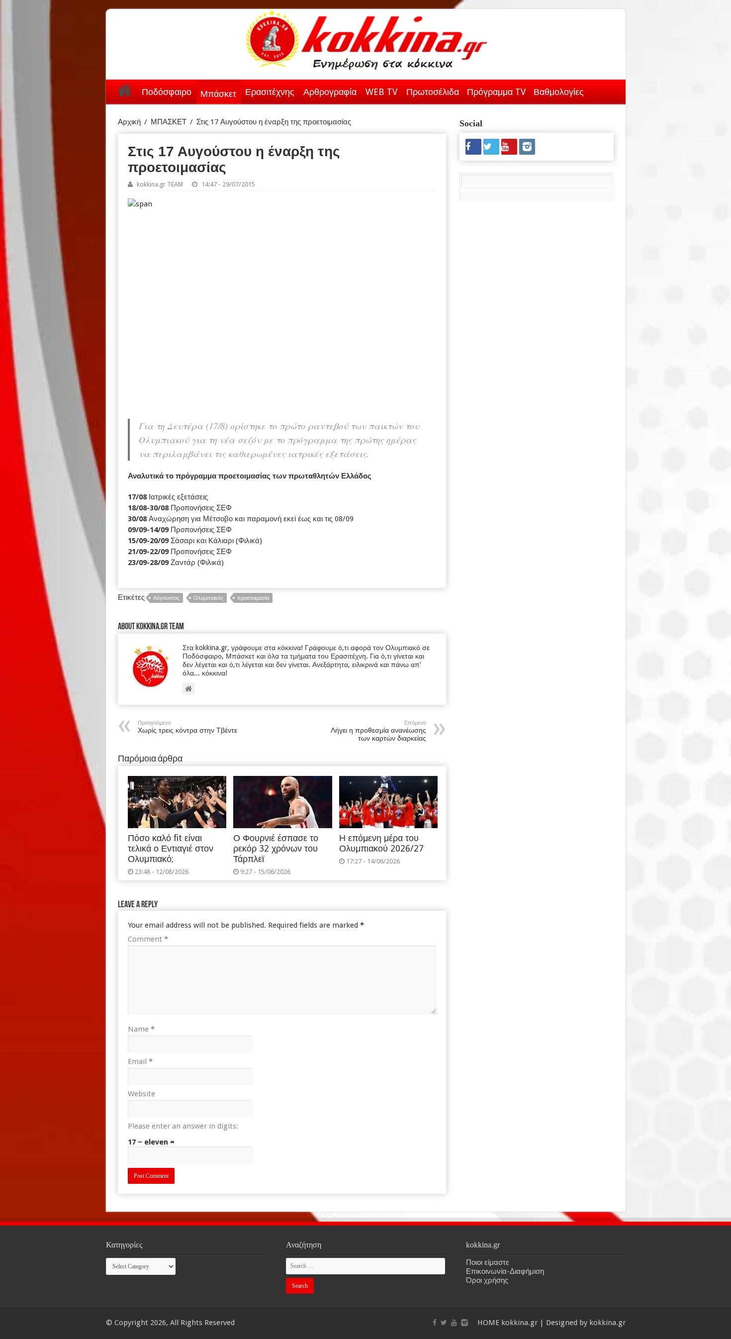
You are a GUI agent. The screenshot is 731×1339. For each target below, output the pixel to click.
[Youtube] (509, 147)
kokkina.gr (519, 1322)
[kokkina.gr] (366, 38)
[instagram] (527, 147)
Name (141, 1029)
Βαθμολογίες (559, 92)
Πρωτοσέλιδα (432, 92)
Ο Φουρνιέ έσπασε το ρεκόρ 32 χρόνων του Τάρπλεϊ (275, 848)
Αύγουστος (166, 598)
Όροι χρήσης (487, 1280)
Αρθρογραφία (330, 92)
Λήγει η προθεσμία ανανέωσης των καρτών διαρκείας (378, 731)
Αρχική (125, 90)
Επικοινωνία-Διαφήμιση (505, 1271)
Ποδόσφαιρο (166, 92)
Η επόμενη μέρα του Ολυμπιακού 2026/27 (381, 843)
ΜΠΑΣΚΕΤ (168, 121)
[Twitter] (491, 147)
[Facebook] (473, 147)
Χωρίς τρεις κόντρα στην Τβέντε (187, 727)
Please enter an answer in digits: (183, 1126)
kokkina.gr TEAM (160, 184)
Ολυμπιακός (208, 598)
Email (140, 1061)
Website (141, 1093)
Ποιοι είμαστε (487, 1262)
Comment (148, 939)
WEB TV (381, 92)
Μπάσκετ (218, 94)
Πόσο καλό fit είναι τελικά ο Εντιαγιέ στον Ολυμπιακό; (170, 848)
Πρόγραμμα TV (496, 92)
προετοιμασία (253, 598)
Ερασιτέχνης (269, 92)
